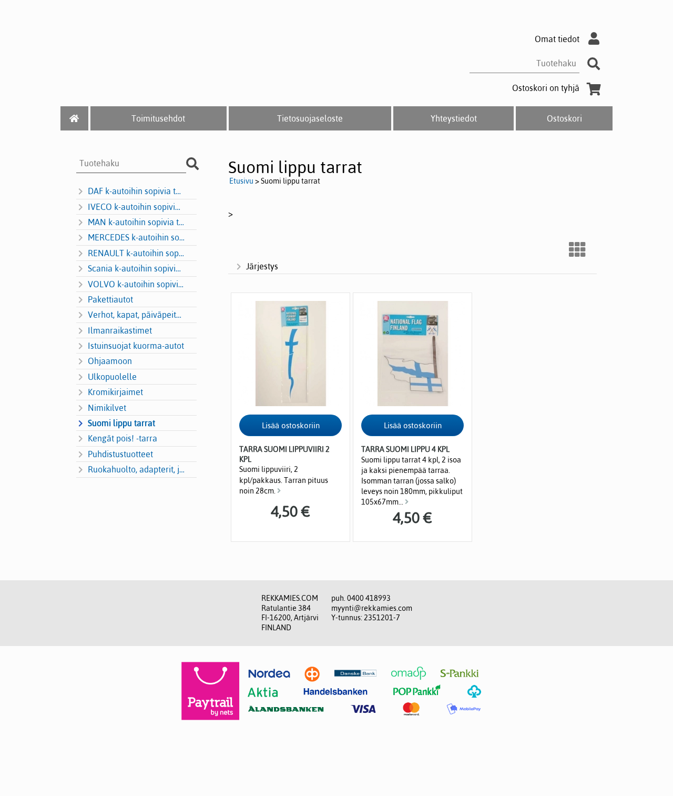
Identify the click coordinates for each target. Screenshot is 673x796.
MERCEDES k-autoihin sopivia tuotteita (136, 237)
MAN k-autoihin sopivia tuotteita (136, 222)
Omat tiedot (557, 39)
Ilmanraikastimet (120, 330)
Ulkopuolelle (112, 376)
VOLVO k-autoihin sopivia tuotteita (136, 284)
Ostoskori (564, 118)
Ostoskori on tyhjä (545, 88)
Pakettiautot (110, 299)
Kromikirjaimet (115, 392)
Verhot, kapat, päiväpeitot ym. (136, 314)
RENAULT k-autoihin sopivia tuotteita (136, 253)
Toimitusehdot (158, 118)
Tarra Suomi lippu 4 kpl (405, 449)
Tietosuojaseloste (310, 118)
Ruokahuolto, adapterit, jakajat (136, 469)
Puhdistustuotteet (120, 454)
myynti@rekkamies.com (371, 608)
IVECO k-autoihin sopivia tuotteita (136, 206)
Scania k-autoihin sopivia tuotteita (136, 268)
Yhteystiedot (454, 118)
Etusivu (241, 181)
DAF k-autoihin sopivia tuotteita (136, 191)
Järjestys (262, 266)
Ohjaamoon (110, 361)
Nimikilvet (107, 407)
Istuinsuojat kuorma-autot (136, 345)
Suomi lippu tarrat (121, 423)
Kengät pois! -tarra (122, 438)
